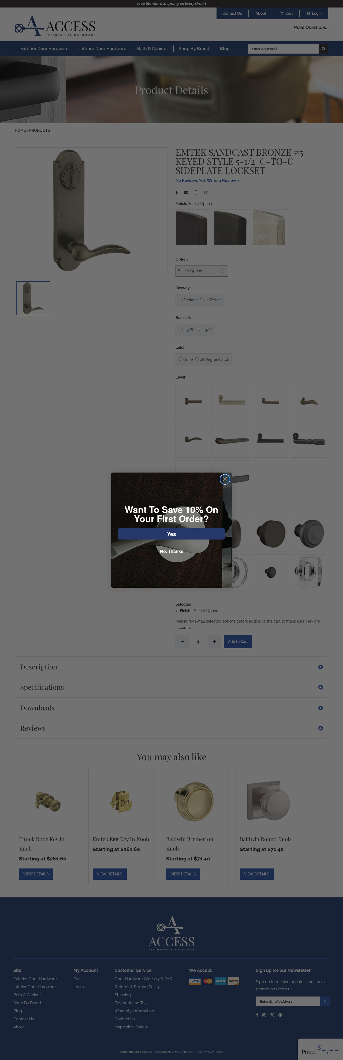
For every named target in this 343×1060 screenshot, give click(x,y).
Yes (171, 534)
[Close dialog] (225, 479)
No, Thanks (171, 551)
